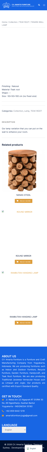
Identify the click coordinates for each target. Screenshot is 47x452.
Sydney (6, 447)
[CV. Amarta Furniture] (18, 5)
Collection (13, 22)
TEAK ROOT (24, 22)
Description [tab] (8, 122)
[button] (39, 5)
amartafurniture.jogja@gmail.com (21, 415)
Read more (25, 201)
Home (4, 22)
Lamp (26, 111)
